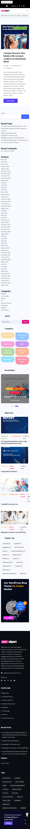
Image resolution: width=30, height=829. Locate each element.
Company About (7, 697)
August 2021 (4, 285)
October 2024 (5, 204)
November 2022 (5, 255)
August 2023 (4, 234)
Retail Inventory (7, 562)
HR (2, 301)
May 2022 (4, 269)
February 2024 (5, 220)
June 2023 (4, 239)
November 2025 (5, 173)
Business (3, 294)
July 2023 (3, 236)
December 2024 (5, 199)
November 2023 (5, 227)
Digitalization (7, 547)
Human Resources (8, 718)
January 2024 (5, 222)
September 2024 (6, 206)
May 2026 (4, 159)
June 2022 (4, 266)
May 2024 (4, 215)
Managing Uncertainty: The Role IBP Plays (13, 138)
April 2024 (4, 218)
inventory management (18, 551)
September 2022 (6, 259)
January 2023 (5, 250)
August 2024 (5, 208)
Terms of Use (8, 819)
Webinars (3, 308)
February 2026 (5, 166)
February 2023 (5, 248)
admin (6, 65)
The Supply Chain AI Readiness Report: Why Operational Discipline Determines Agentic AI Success (14, 128)
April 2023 (4, 243)
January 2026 (5, 169)
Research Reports (6, 303)
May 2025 (4, 187)
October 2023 (5, 229)
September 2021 (6, 283)
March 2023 (4, 245)
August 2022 (4, 262)
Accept (8, 823)
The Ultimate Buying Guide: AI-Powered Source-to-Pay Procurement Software (15, 141)
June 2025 (4, 185)
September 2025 (6, 178)
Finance (3, 298)
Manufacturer (16, 554)
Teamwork (18, 566)
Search (3, 113)
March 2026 (4, 164)
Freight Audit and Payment (8, 133)
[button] (13, 406)
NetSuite (6, 558)
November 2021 (5, 278)
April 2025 (4, 190)
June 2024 (4, 213)
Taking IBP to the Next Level (9, 135)
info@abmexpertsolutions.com (12, 673)
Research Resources (8, 704)
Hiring (5, 551)
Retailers (16, 558)
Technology (4, 305)
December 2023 (5, 225)
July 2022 (3, 264)
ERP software (19, 547)
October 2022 (5, 257)
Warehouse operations (9, 573)
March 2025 (4, 192)
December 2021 (5, 276)
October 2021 (5, 280)
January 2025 (5, 197)
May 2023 (4, 241)
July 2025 (3, 183)
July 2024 (4, 211)
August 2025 (4, 180)
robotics (19, 562)
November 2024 (5, 201)
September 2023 (6, 232)
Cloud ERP (17, 543)
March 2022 (4, 271)
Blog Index (5, 693)
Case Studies (5, 296)
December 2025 (5, 171)
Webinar (23, 573)
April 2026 (4, 162)
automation (6, 543)
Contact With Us (7, 700)
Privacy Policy (11, 817)
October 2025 (5, 176)
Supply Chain (7, 566)
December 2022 (5, 252)
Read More (10, 101)
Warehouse (6, 569)
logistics (5, 554)
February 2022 (5, 273)
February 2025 (5, 194)
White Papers (5, 310)
